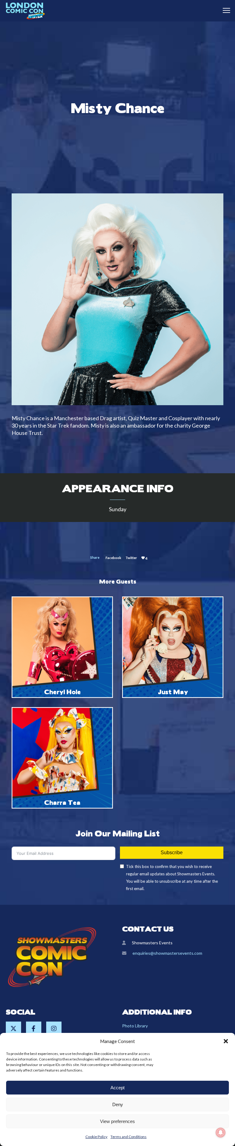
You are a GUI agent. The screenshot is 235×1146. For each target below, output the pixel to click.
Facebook (113, 558)
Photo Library (135, 1025)
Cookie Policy (96, 1136)
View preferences (117, 1121)
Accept (117, 1087)
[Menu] (223, 10)
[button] (226, 1041)
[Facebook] (33, 1029)
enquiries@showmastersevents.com (167, 953)
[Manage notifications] (221, 1132)
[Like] (143, 558)
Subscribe (172, 852)
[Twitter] (13, 1029)
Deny (117, 1104)
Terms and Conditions (128, 1136)
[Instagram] (54, 1029)
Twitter (131, 558)
